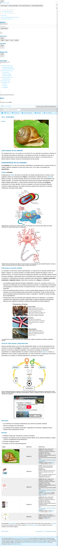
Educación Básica (28, 112)
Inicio (7, 112)
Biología (39, 112)
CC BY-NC (53, 523)
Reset (2, 38)
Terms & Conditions (32, 542)
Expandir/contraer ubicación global (56, 112)
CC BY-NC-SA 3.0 (47, 492)
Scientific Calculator (7, 75)
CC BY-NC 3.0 (46, 518)
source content (34, 525)
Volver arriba (4, 531)
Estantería (16, 112)
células (12, 175)
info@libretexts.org (17, 544)
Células (3, 172)
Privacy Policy (24, 542)
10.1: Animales (12, 523)
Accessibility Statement (42, 542)
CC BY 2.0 (50, 463)
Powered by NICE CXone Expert (21, 538)
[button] (5, 85)
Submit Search (4, 28)
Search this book (3, 23)
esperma (44, 351)
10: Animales (49, 112)
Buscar (3, 110)
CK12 (27, 525)
